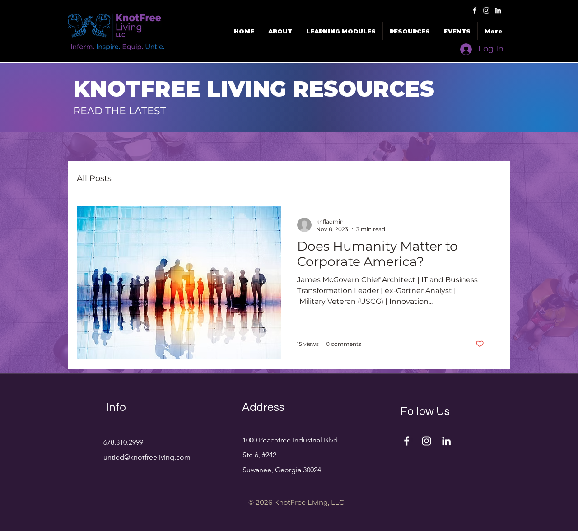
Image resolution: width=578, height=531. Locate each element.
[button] (457, 31)
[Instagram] (486, 10)
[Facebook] (475, 10)
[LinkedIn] (498, 10)
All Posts (94, 178)
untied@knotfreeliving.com (147, 457)
